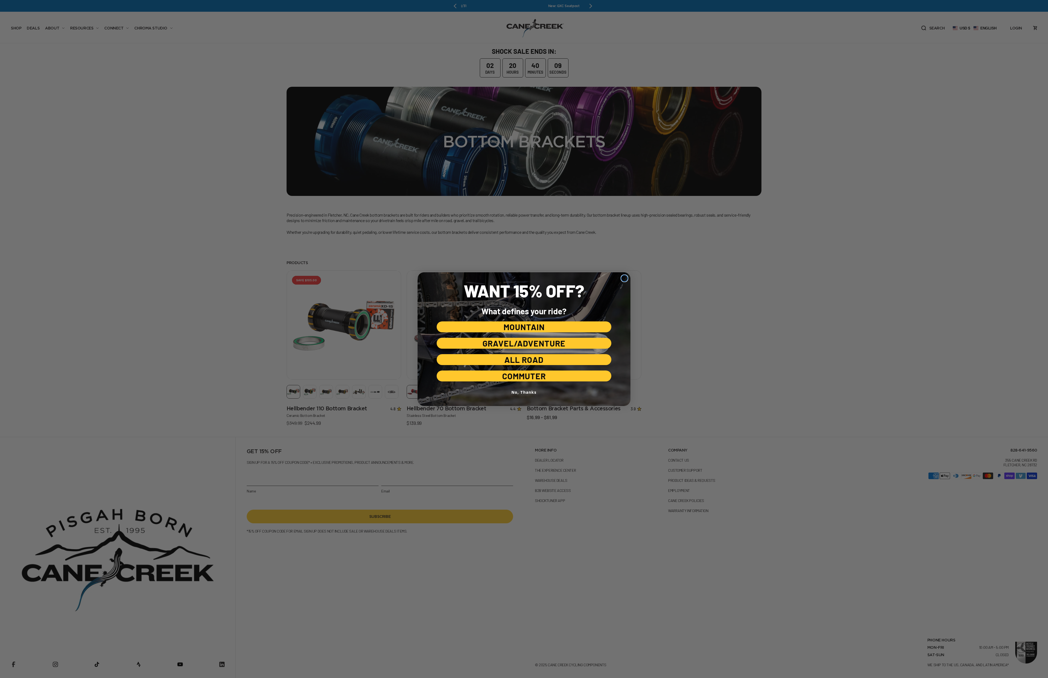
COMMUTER (524, 376)
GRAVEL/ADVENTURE (524, 343)
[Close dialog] (624, 278)
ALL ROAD (524, 360)
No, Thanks (524, 392)
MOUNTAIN (524, 327)
